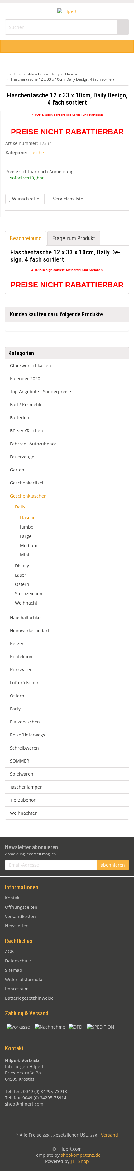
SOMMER (19, 761)
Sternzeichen (28, 594)
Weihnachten (24, 813)
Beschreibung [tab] (25, 238)
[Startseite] (6, 74)
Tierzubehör (23, 800)
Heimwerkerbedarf (29, 630)
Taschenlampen (26, 787)
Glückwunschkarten (30, 365)
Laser (20, 575)
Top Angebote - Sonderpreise (40, 391)
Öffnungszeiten (21, 907)
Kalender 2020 (25, 378)
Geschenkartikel (26, 483)
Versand (109, 1135)
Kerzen (17, 643)
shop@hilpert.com (24, 1104)
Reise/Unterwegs (27, 735)
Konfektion (21, 657)
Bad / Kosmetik (25, 405)
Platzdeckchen (25, 722)
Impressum (17, 989)
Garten (17, 470)
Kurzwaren (21, 670)
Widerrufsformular (24, 979)
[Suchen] (123, 27)
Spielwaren (21, 774)
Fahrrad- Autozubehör (33, 444)
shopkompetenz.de (81, 1155)
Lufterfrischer (24, 683)
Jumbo (26, 527)
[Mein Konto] (127, 46)
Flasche (36, 152)
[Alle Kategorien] (7, 46)
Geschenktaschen (28, 496)
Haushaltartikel (26, 617)
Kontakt (13, 898)
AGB (9, 951)
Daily (20, 507)
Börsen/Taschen (26, 431)
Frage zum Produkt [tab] (73, 238)
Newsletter (16, 926)
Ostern (22, 584)
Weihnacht (26, 603)
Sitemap (13, 970)
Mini (24, 555)
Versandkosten (20, 916)
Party (15, 709)
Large (25, 536)
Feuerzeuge (22, 457)
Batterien (19, 418)
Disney (22, 566)
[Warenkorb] (113, 46)
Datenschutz (18, 961)
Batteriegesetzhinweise (29, 998)
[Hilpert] (67, 11)
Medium (28, 545)
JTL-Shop (80, 1161)
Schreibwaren (24, 748)
